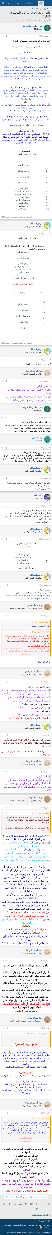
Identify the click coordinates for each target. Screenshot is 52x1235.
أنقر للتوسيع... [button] (26, 654)
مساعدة (8, 1225)
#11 (2, 615)
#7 (2, 478)
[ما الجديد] (8, 3)
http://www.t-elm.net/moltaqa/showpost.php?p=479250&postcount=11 (28, 597)
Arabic (42, 1221)
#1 (2, 36)
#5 (2, 417)
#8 (2, 505)
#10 (2, 585)
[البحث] (3, 3)
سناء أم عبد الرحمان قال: (39, 1033)
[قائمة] (48, 3)
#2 (2, 233)
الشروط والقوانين (35, 1225)
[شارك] (6, 36)
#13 (2, 735)
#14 (2, 771)
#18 (2, 1113)
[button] (49, 1221)
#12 (2, 681)
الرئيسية (47, 1227)
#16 (2, 960)
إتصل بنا (47, 1225)
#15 (2, 807)
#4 (2, 381)
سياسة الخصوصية (19, 1225)
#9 (2, 539)
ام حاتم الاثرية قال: (42, 1118)
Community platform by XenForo (28, 1233)
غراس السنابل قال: (41, 622)
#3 (2, 359)
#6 (2, 448)
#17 (2, 1028)
